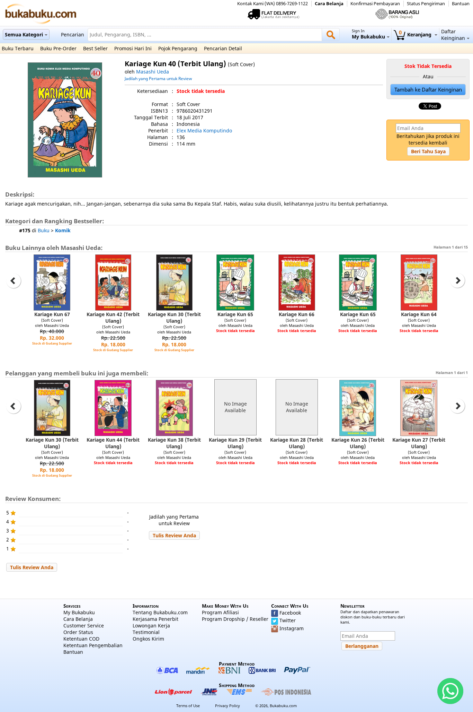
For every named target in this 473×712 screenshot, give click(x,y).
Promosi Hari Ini (133, 48)
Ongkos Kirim (148, 638)
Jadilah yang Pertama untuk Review (158, 78)
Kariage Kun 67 (52, 314)
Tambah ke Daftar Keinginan (428, 89)
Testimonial (146, 632)
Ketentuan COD (81, 638)
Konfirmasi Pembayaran (375, 4)
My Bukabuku (79, 612)
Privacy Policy (227, 705)
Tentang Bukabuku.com (160, 612)
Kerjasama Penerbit (155, 619)
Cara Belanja (329, 4)
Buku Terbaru (18, 48)
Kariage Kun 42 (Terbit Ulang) (113, 317)
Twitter (287, 620)
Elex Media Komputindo (204, 130)
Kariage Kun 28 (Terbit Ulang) (296, 443)
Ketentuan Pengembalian (93, 645)
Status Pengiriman (426, 4)
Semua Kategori (24, 34)
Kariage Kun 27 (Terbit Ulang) (418, 443)
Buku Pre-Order (58, 48)
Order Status (78, 632)
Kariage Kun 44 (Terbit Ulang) (113, 443)
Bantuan (461, 4)
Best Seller (95, 48)
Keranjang (416, 34)
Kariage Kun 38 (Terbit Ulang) (174, 443)
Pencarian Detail (223, 48)
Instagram (291, 628)
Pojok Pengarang (177, 48)
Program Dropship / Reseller (235, 619)
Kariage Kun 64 (419, 314)
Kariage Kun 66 (296, 314)
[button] (428, 151)
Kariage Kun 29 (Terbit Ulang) (235, 443)
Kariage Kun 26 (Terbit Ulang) (357, 443)
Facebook (290, 612)
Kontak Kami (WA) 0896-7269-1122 (272, 4)
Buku (44, 230)
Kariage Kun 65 (235, 314)
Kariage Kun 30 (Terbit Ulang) (174, 317)
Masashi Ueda (152, 71)
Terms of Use (188, 705)
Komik (63, 230)
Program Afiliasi (220, 612)
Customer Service (83, 625)
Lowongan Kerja (151, 625)
